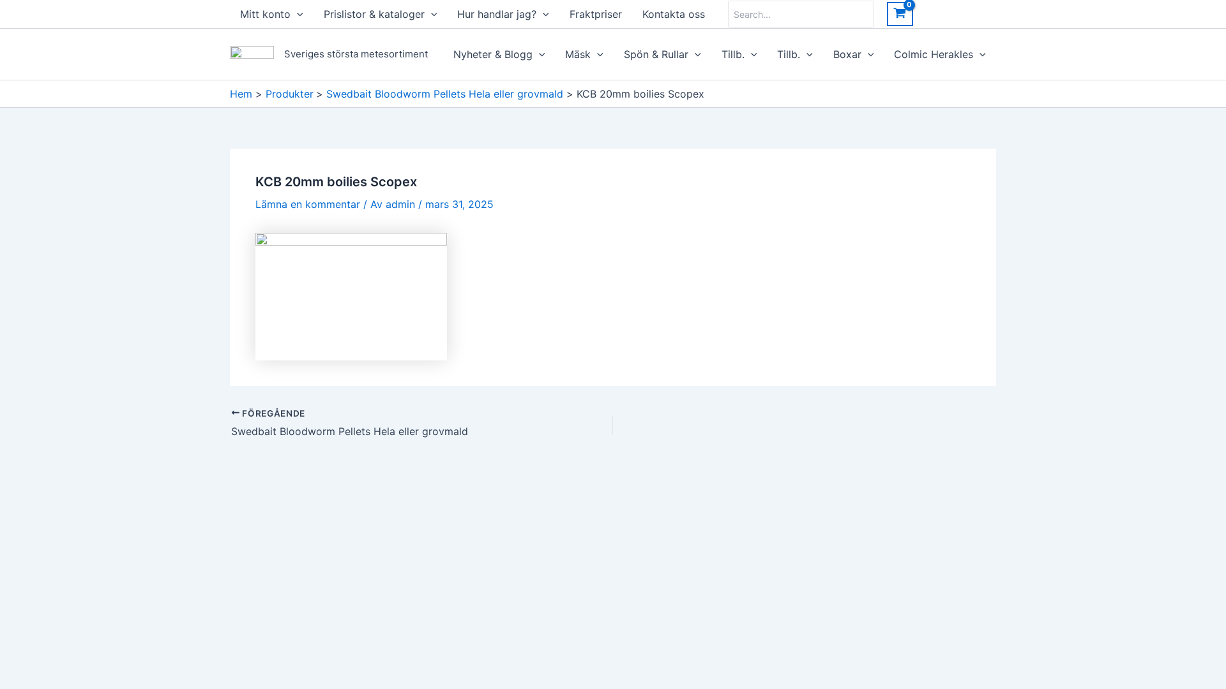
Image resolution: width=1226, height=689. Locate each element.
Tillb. (733, 54)
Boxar (847, 54)
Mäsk (578, 54)
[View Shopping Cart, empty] (900, 14)
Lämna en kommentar (307, 204)
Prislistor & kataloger (374, 14)
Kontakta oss (673, 14)
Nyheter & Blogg (493, 54)
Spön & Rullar (656, 54)
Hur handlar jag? (496, 14)
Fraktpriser (596, 14)
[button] (297, 14)
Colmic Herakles (933, 54)
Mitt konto (265, 14)
